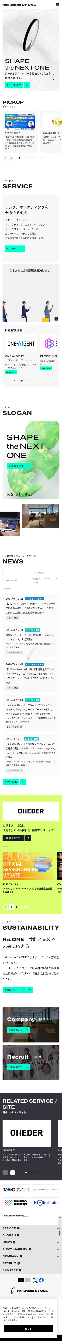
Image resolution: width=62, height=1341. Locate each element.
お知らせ (7, 589)
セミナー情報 (38, 573)
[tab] (19, 158)
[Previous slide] (5, 158)
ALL (5, 573)
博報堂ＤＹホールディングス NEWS (44, 580)
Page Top (60, 1232)
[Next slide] (12, 158)
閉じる (28, 1329)
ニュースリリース (10, 581)
